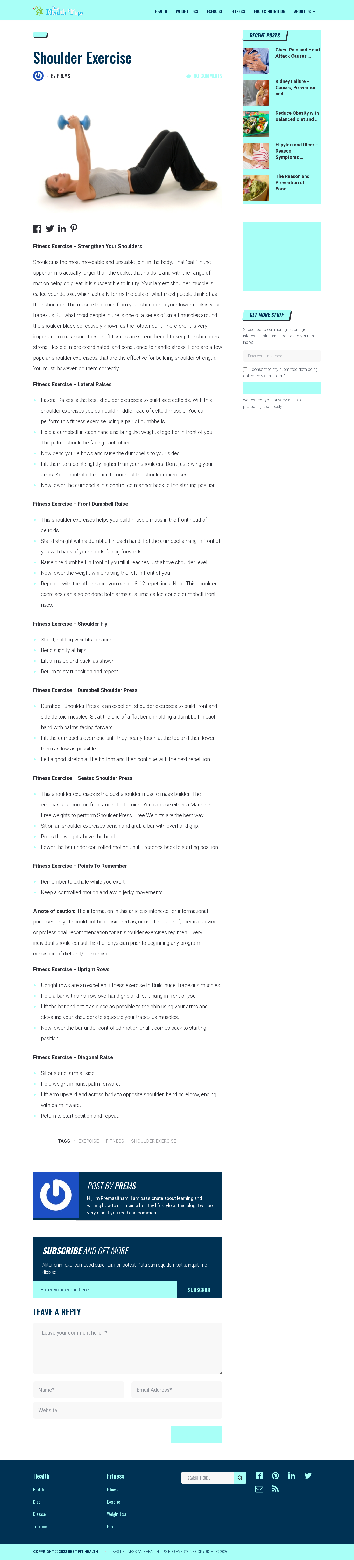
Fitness (238, 11)
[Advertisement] (282, 254)
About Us (302, 11)
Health (161, 11)
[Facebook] (259, 1476)
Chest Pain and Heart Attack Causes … (298, 53)
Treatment (41, 1526)
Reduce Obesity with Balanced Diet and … (297, 116)
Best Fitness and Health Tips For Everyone (153, 1552)
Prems (63, 75)
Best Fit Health (83, 1552)
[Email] (259, 1489)
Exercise (215, 11)
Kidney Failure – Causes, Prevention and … (296, 88)
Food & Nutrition (269, 11)
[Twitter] (308, 1476)
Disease (39, 1514)
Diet (36, 1502)
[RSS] (275, 1489)
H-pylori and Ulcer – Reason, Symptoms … (296, 151)
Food (110, 1526)
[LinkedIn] (292, 1476)
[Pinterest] (275, 1476)
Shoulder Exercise (153, 1141)
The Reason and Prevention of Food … (292, 182)
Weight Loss (187, 11)
